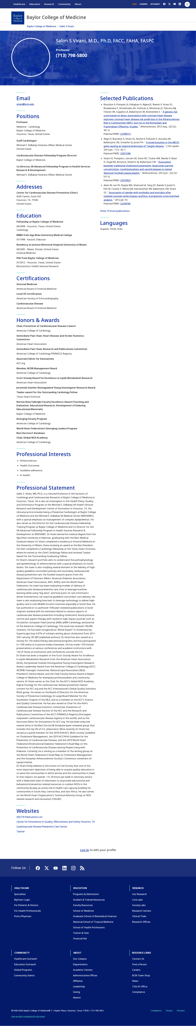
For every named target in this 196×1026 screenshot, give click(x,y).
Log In (84, 850)
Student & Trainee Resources (89, 899)
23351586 (125, 153)
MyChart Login (22, 899)
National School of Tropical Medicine (93, 921)
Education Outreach (25, 964)
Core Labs (137, 899)
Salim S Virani (66, 26)
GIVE (134, 4)
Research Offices (141, 921)
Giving (76, 992)
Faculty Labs (139, 905)
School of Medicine (83, 910)
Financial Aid (80, 938)
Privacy (169, 1010)
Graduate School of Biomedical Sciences (95, 916)
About (78, 4)
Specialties (20, 894)
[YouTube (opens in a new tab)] (174, 4)
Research (49, 4)
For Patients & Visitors (26, 905)
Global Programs (23, 969)
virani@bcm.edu (25, 104)
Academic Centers (83, 969)
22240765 (125, 203)
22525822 (125, 180)
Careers (136, 969)
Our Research (139, 894)
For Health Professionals (27, 910)
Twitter (21, 831)
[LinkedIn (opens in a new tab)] (180, 4)
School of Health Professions (89, 927)
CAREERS (143, 4)
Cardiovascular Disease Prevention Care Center (42, 826)
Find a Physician (22, 916)
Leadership (79, 986)
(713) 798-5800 (71, 55)
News (135, 980)
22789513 (125, 133)
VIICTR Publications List (29, 817)
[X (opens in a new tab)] (169, 4)
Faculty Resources (83, 905)
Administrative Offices (85, 975)
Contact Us (138, 958)
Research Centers (141, 910)
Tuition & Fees (81, 932)
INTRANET (155, 4)
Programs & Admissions (86, 894)
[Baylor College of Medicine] (17, 17)
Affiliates (78, 980)
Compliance (138, 992)
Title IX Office (139, 986)
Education (34, 4)
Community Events (24, 975)
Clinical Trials (139, 916)
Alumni (77, 997)
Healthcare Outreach (25, 958)
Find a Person (139, 964)
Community (64, 4)
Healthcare (19, 4)
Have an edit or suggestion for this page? (28, 1016)
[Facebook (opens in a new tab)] (164, 4)
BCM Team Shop (141, 975)
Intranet (181, 1010)
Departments (80, 964)
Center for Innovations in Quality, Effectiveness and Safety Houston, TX (56, 821)
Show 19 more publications (115, 210)
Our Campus (80, 958)
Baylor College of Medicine (41, 26)
